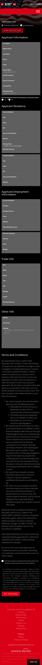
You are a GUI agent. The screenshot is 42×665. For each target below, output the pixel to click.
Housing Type (7, 144)
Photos (21, 637)
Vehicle (5, 317)
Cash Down (6, 323)
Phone (5, 59)
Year (4, 265)
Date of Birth (7, 70)
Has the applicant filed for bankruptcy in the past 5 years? (20, 97)
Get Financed (21, 617)
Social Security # (8, 75)
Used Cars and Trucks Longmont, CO (21, 609)
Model (5, 275)
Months (5, 138)
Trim (4, 281)
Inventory (21, 612)
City (4, 117)
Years (4, 216)
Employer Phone (8, 211)
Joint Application (28, 25)
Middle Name (7, 49)
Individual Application (11, 25)
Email (5, 65)
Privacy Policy (18, 589)
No (12, 100)
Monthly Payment (8, 149)
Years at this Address (9, 133)
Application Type (9, 21)
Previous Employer (9, 233)
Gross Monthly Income (10, 227)
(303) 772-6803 (35, 4)
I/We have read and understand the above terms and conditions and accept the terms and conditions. (21, 562)
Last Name (6, 54)
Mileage (5, 291)
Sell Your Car (21, 623)
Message (5, 328)
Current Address (8, 112)
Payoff (5, 297)
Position (5, 206)
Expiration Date (8, 91)
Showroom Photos (21, 640)
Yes (5, 100)
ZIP (4, 128)
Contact (21, 620)
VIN (4, 286)
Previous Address (8, 155)
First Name (6, 43)
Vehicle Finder (21, 615)
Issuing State (7, 86)
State (4, 123)
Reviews (21, 626)
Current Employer (8, 200)
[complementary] (35, 658)
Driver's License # (8, 80)
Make (4, 270)
